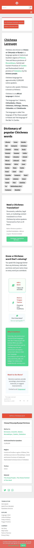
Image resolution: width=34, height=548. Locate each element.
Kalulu (7, 182)
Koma (15, 142)
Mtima (16, 149)
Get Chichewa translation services (14, 22)
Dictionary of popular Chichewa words (16, 132)
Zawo (23, 164)
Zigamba (8, 175)
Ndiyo (16, 164)
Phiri (14, 182)
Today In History (5, 519)
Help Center (4, 531)
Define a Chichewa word (11, 26)
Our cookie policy (13, 545)
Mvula (24, 149)
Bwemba (17, 190)
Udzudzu (16, 157)
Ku (6, 186)
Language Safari (5, 515)
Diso (21, 171)
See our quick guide (17, 320)
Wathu (7, 168)
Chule (14, 171)
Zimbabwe (18, 71)
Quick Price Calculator (7, 506)
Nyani (7, 171)
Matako (23, 142)
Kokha (25, 153)
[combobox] (17, 7)
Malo (24, 160)
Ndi (6, 146)
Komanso (8, 190)
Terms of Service (6, 533)
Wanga (7, 157)
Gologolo (14, 146)
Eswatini (14, 432)
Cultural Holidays (6, 517)
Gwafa (7, 179)
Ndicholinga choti (16, 186)
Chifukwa (24, 146)
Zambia (23, 66)
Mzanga (7, 153)
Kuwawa (16, 153)
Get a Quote (4, 504)
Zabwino (15, 179)
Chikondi (16, 160)
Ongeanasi (21, 389)
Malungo (8, 164)
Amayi (24, 179)
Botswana (7, 432)
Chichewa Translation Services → (17, 239)
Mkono (7, 160)
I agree (23, 545)
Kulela (22, 168)
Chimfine (22, 182)
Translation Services (7, 508)
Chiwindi (8, 149)
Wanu (14, 168)
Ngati (26, 175)
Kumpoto (17, 175)
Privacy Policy (5, 535)
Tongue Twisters (6, 522)
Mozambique (10, 63)
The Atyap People (10, 478)
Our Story (4, 528)
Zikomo (7, 142)
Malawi (23, 58)
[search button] (30, 7)
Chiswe (25, 157)
